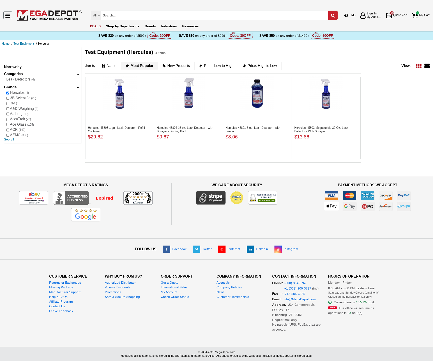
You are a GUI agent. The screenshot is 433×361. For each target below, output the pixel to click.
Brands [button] (10, 87)
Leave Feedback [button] (61, 311)
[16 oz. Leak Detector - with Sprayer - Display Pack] (188, 93)
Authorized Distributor (120, 282)
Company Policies (229, 287)
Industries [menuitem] (169, 26)
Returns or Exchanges (65, 282)
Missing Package (61, 287)
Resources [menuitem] (190, 26)
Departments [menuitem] (122, 26)
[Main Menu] (7, 15)
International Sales (174, 287)
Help (352, 15)
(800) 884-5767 (295, 283)
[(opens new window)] (86, 197)
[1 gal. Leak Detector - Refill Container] (119, 93)
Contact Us (57, 306)
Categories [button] (13, 74)
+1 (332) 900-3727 (297, 288)
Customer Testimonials (232, 297)
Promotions (113, 292)
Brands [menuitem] (150, 26)
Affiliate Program (61, 301)
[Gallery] (427, 65)
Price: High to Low (262, 66)
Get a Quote (169, 282)
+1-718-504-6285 (292, 294)
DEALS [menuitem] (95, 26)
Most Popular (142, 66)
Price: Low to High (218, 66)
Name (111, 66)
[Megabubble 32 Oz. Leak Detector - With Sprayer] (326, 93)
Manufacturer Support (65, 292)
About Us (223, 282)
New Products (178, 66)
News (220, 292)
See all (9, 139)
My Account (169, 292)
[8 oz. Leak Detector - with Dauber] (257, 93)
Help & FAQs (58, 297)
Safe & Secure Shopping (122, 297)
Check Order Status (175, 297)
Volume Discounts (117, 287)
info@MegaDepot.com (300, 299)
